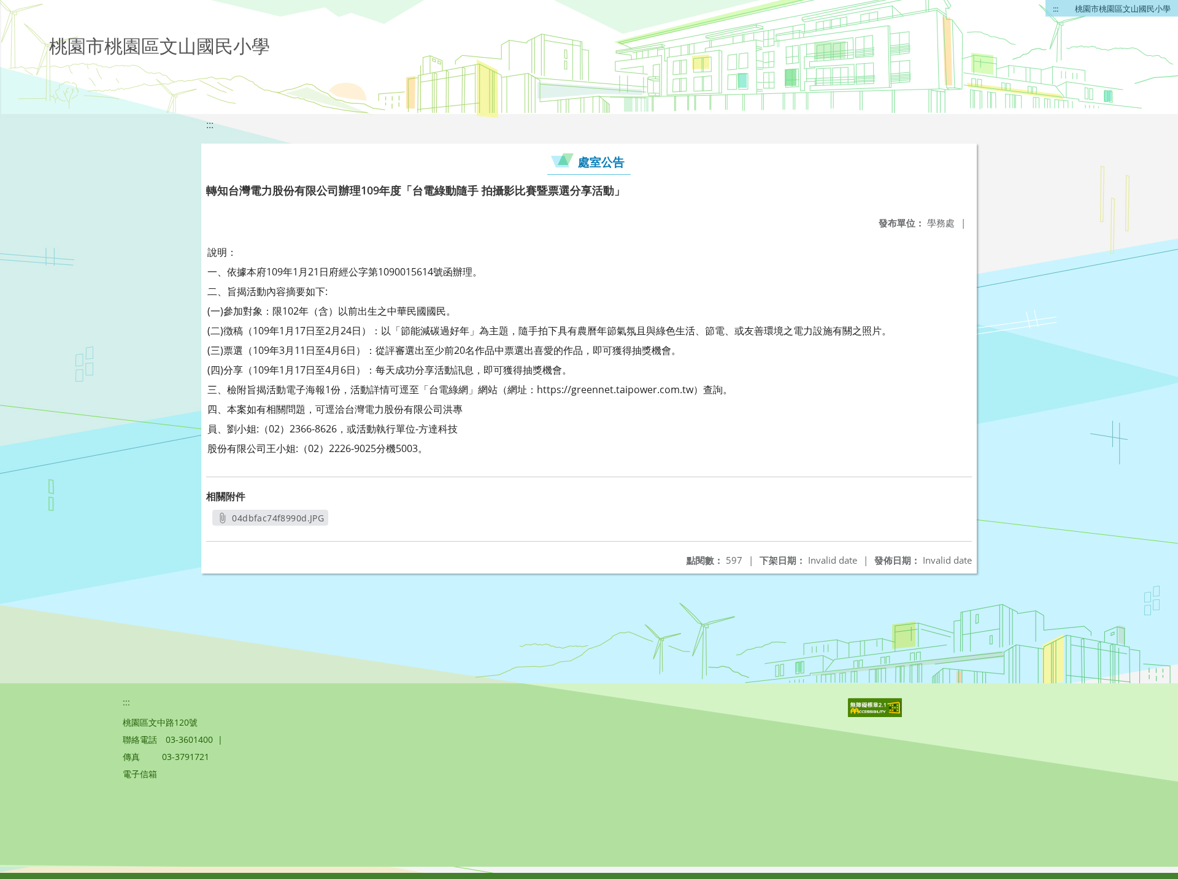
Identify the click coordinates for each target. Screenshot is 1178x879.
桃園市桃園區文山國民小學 (1123, 8)
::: (1055, 8)
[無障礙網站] (876, 714)
